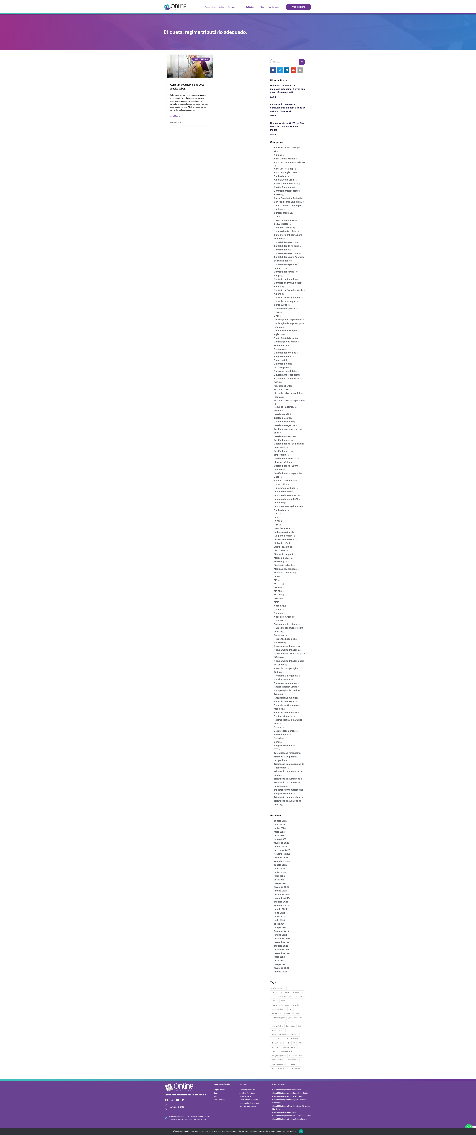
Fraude (277, 410)
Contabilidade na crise (286, 253)
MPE (276, 602)
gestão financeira (277, 1022)
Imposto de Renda (283, 491)
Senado (278, 738)
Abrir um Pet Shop (284, 169)
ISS (283, 1039)
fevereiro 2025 (281, 887)
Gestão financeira (283, 440)
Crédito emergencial (284, 308)
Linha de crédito (282, 543)
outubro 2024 (281, 902)
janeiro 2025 (280, 891)
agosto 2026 (280, 821)
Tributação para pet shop (287, 797)
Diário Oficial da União (286, 338)
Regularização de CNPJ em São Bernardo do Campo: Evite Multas (287, 126)
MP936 (300, 1043)
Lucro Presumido (283, 547)
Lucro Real (279, 550)
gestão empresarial (295, 1018)
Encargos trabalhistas (285, 371)
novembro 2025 (282, 854)
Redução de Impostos (285, 712)
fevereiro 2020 (281, 968)
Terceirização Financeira (287, 753)
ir (278, 1039)
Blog (262, 7)
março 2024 (280, 927)
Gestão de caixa (282, 418)
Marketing (279, 561)
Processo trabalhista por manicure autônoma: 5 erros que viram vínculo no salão (287, 89)
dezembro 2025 (282, 850)
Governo (290, 1022)
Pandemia (279, 635)
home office (290, 1026)
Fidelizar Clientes (283, 386)
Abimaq (278, 155)
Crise (277, 312)
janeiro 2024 (280, 935)
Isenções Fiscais (283, 528)
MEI (276, 576)
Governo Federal (277, 1026)
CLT (276, 216)
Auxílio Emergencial (284, 187)
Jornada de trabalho (284, 539)
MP (275, 580)
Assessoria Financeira (286, 183)
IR (275, 517)
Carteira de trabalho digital (288, 202)
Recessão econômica (285, 683)
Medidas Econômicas (285, 569)
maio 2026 (279, 832)
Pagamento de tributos (286, 624)
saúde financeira (292, 1060)
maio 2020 (279, 957)
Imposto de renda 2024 (286, 499)
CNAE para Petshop (284, 220)
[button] (273, 70)
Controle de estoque (285, 301)
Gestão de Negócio (278, 1018)
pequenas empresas (289, 1047)
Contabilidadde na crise (286, 246)
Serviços (231, 7)
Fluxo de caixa (281, 389)
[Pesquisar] (302, 62)
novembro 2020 (282, 953)
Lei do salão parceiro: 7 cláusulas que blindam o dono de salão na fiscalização (287, 107)
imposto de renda (277, 1030)
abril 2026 (279, 835)
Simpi (277, 742)
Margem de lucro (283, 558)
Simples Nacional (283, 745)
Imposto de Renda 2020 (286, 495)
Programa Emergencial (286, 676)
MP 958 (278, 594)
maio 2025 (279, 876)
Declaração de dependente (288, 319)
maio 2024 (279, 920)
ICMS (299, 1026)
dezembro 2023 (282, 938)
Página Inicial (210, 7)
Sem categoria (281, 734)
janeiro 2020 (280, 971)
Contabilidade (281, 249)
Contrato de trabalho (285, 279)
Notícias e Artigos (283, 617)
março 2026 (280, 839)
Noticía (277, 609)
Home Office (280, 484)
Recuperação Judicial (285, 698)
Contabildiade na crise (286, 242)
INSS (276, 513)
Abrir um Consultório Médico (289, 162)
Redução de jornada (278, 1056)
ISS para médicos (283, 536)
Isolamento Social (283, 532)
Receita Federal (282, 679)
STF (276, 749)
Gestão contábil (282, 414)
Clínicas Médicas (283, 213)
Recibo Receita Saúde (285, 687)
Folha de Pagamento (285, 407)
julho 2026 (279, 824)
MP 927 (278, 583)
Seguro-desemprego (285, 731)
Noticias (278, 613)
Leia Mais (273, 97)
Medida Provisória (283, 565)
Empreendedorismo (284, 353)
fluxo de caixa (276, 1013)
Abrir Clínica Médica (284, 158)
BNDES (278, 194)
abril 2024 (279, 924)
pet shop (274, 1051)
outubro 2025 (281, 857)
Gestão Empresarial (284, 436)
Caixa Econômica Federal (287, 198)
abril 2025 (279, 879)
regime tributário (277, 1060)
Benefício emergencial (286, 191)
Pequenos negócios (284, 639)
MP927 (277, 598)
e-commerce (280, 345)
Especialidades (247, 7)
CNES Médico (281, 224)
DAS (276, 316)
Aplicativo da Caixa (284, 180)
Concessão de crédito (285, 231)
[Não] (473, 1131)
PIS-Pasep (279, 642)
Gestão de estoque (284, 421)
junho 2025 (280, 872)
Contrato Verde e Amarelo (287, 297)
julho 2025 (279, 868)
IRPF (276, 524)
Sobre (221, 7)
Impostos (279, 502)
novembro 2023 (282, 942)
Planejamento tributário (286, 650)
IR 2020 (278, 521)
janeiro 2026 (280, 846)
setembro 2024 (282, 905)
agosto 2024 (280, 909)
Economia (279, 349)
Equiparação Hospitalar (286, 375)
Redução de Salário (296, 1056)
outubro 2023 (281, 946)
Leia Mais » (175, 116)
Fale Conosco (273, 7)
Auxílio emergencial (278, 988)
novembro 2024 (282, 898)
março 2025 (280, 883)
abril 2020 (279, 960)
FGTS (277, 382)
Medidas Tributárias (284, 572)
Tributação (296, 1068)
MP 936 (278, 591)
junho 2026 (280, 828)
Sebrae (277, 727)
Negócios (279, 606)
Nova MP (278, 620)
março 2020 (280, 964)
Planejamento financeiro (287, 646)
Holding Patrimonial (284, 480)
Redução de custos (284, 701)
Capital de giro (297, 992)
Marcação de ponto (284, 554)
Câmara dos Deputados (280, 1005)
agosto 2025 (280, 865)
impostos (294, 1034)
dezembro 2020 (282, 949)
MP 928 (278, 587)
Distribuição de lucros (285, 341)
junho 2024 (280, 916)
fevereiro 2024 (281, 931)
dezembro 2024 (282, 894)
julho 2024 (279, 913)
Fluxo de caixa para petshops (289, 400)
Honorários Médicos (284, 488)
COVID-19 (274, 1001)
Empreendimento (283, 356)
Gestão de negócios (284, 425)
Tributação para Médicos (287, 779)
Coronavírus (280, 305)
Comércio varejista (284, 227)
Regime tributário (283, 716)
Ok (301, 1131)
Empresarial (280, 360)
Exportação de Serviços (286, 378)
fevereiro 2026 (281, 843)
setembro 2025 (282, 861)
